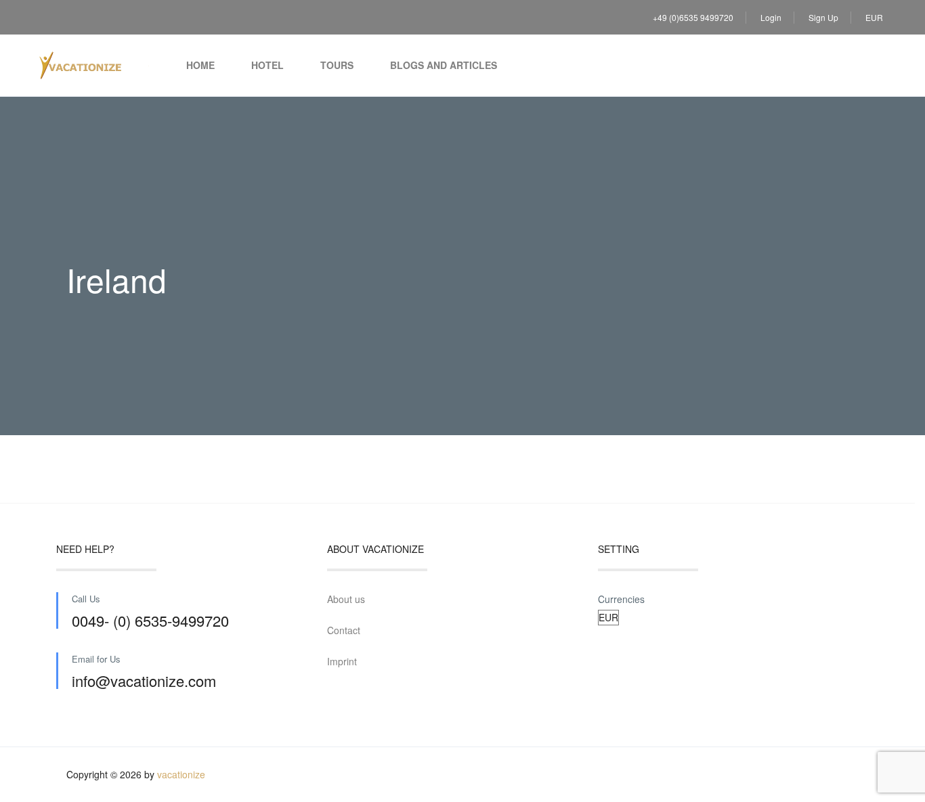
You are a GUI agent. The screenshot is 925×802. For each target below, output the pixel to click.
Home (200, 65)
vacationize (181, 774)
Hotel (267, 65)
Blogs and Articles (443, 65)
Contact (343, 630)
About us (346, 599)
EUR (875, 17)
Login (770, 17)
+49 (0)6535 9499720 (693, 17)
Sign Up (823, 17)
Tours (336, 65)
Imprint (342, 661)
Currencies (621, 599)
